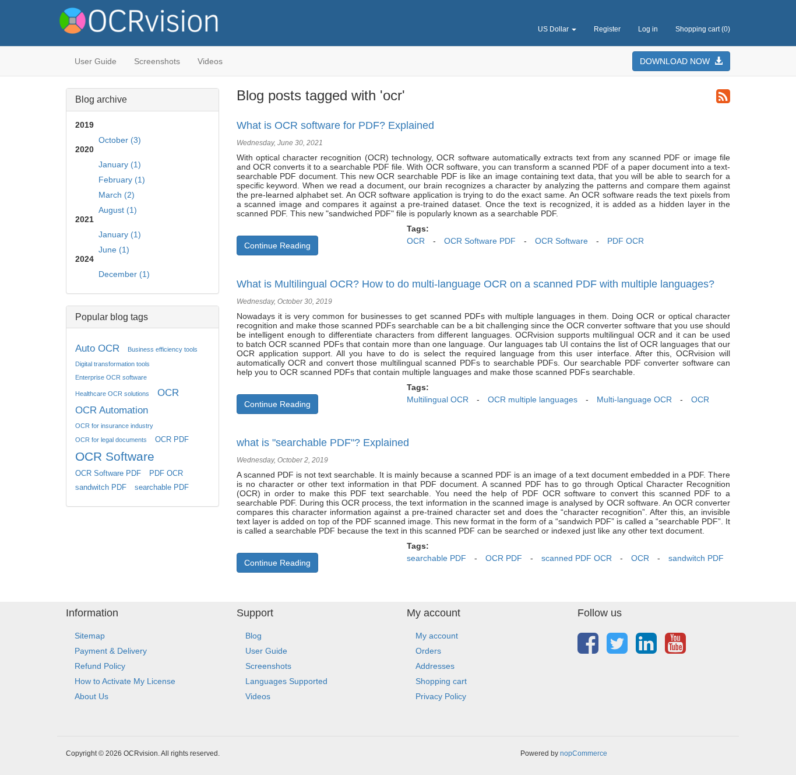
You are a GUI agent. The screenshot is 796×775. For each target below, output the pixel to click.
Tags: (418, 228)
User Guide (96, 61)
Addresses (435, 666)
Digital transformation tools (112, 363)
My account (436, 635)
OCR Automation (111, 410)
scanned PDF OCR (576, 558)
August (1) (117, 210)
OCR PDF (172, 440)
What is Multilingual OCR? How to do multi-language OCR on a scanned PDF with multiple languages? (475, 284)
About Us (91, 696)
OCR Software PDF (108, 473)
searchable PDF (162, 487)
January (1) (119, 164)
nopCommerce (583, 753)
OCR (168, 392)
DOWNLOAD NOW (677, 61)
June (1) (113, 249)
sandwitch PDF (100, 487)
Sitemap (90, 635)
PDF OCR (166, 473)
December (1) (124, 274)
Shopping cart (441, 681)
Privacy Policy (440, 696)
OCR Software (114, 456)
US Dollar (554, 29)
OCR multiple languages (532, 399)
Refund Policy (100, 666)
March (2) (116, 194)
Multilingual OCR (438, 399)
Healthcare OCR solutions (112, 393)
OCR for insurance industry (114, 425)
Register (607, 29)
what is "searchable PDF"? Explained (323, 442)
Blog (253, 635)
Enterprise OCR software (111, 377)
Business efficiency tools (163, 349)
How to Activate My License (125, 681)
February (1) (121, 179)
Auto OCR (97, 348)
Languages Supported (286, 681)
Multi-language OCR (634, 399)
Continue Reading (277, 245)
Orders (428, 650)
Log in (648, 29)
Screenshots (157, 61)
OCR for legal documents (111, 439)
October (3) (119, 140)
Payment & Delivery (111, 650)
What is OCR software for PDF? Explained (335, 125)
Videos (210, 61)
